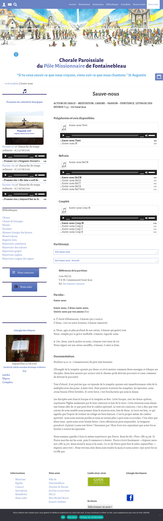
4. (70, 186)
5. (72, 189)
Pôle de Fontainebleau (56, 481)
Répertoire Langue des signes (18, 258)
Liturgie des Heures (24, 330)
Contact (19, 487)
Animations (98, 4)
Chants (6, 217)
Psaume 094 (8, 184)
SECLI (52, 494)
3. (70, 183)
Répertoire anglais (12, 255)
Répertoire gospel (11, 251)
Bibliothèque (112, 4)
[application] (24, 156)
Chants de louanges (12, 221)
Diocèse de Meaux (58, 487)
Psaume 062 (8, 165)
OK (63, 517)
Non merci (72, 517)
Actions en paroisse (59, 490)
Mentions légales (20, 481)
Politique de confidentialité (91, 517)
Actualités (125, 4)
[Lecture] (5, 156)
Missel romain (9, 236)
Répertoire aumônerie (14, 243)
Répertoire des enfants (14, 247)
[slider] (41, 155)
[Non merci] (160, 515)
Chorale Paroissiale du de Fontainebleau (81, 63)
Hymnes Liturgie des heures (17, 232)
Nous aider (153, 4)
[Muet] (36, 156)
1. (22, 161)
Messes (6, 225)
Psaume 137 (8, 146)
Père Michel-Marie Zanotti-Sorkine (59, 499)
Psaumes (7, 229)
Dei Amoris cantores (73, 283)
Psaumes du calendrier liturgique (24, 102)
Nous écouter (139, 4)
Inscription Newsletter (21, 492)
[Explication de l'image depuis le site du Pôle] (16, 55)
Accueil (72, 4)
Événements (84, 4)
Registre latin (9, 240)
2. (68, 143)
